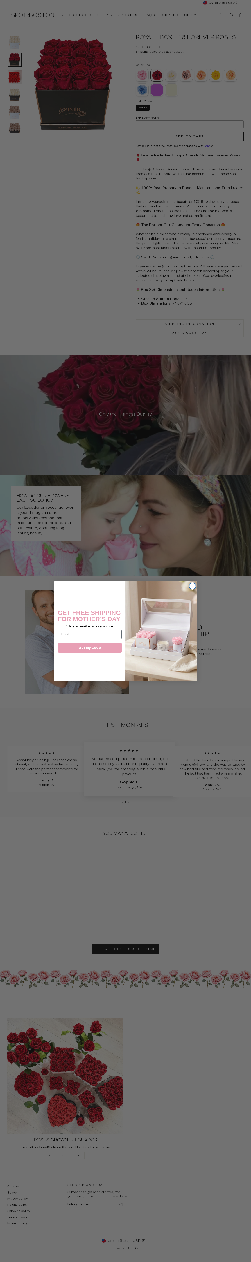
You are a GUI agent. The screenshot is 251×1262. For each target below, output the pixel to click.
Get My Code (90, 647)
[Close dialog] (192, 586)
